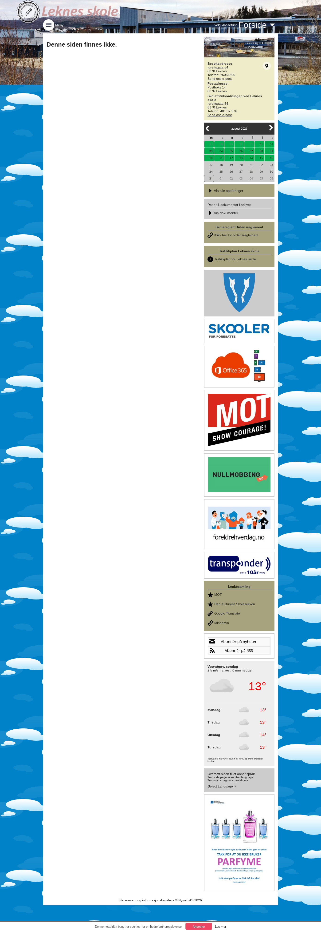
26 (231, 172)
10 (211, 158)
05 (231, 151)
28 (221, 144)
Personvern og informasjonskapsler (145, 900)
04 (221, 151)
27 (211, 144)
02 (271, 144)
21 (251, 165)
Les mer (220, 926)
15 (261, 158)
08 (261, 151)
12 (231, 158)
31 (251, 144)
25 (221, 172)
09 (271, 151)
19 (231, 165)
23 (271, 165)
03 (211, 151)
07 (251, 151)
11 (221, 158)
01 (261, 144)
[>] (270, 130)
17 (211, 165)
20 (241, 165)
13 (241, 158)
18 (221, 165)
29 (231, 144)
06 (241, 151)
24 (211, 172)
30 (241, 144)
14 (251, 158)
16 (271, 158)
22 (261, 165)
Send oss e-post (219, 78)
